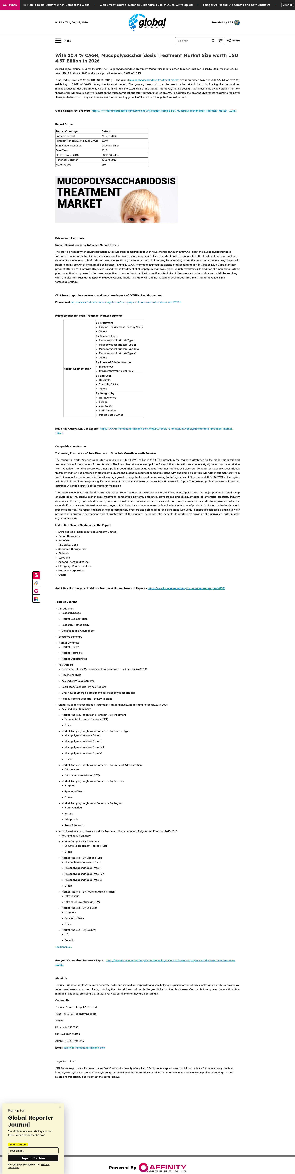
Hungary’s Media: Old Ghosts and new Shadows (236, 5)
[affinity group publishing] (36, 591)
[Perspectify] (36, 583)
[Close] (60, 1107)
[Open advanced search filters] (220, 40)
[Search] (213, 40)
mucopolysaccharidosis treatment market (154, 80)
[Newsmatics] (36, 598)
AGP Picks (10, 4)
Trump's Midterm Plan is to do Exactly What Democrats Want (45, 5)
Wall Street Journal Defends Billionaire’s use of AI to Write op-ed (146, 5)
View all (287, 4)
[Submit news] (36, 575)
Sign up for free (33, 1158)
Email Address (18, 1144)
